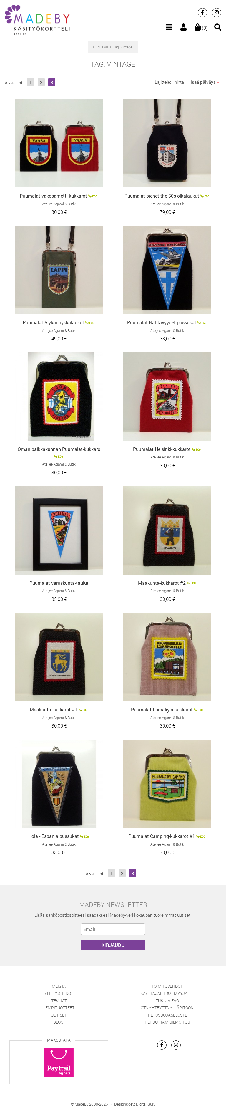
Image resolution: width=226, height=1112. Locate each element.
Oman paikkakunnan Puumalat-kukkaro (59, 449)
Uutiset (59, 1015)
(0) (204, 28)
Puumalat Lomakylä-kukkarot (162, 709)
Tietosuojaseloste (167, 1015)
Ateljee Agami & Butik (59, 203)
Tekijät (59, 1000)
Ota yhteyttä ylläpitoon (167, 1007)
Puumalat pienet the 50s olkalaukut (161, 196)
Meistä (59, 986)
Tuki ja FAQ (167, 1000)
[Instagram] (216, 12)
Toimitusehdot (167, 986)
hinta (179, 82)
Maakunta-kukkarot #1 (53, 709)
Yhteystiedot (58, 993)
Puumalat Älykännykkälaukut (53, 322)
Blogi (59, 1022)
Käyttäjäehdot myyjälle (167, 993)
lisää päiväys (203, 82)
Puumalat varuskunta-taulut (59, 583)
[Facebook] (202, 12)
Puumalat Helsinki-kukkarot (162, 449)
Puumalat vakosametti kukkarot (53, 196)
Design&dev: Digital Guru (134, 1104)
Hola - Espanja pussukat (53, 836)
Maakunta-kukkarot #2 (162, 583)
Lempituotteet (58, 1007)
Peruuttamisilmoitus (167, 1022)
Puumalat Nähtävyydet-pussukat (161, 322)
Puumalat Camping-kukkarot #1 (161, 836)
